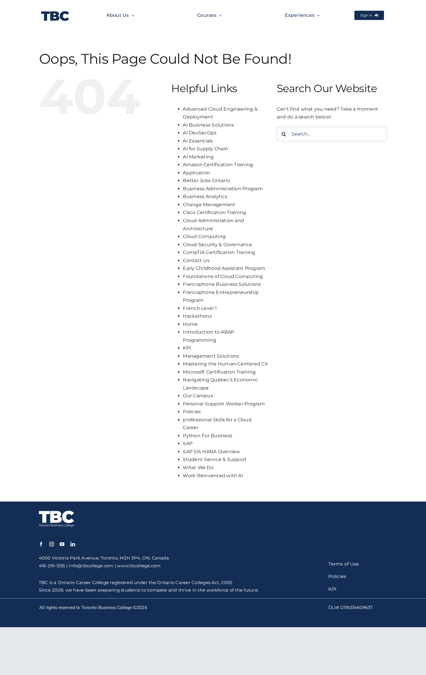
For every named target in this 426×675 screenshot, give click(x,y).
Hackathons (197, 316)
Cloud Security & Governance (217, 244)
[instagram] (51, 544)
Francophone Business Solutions (222, 284)
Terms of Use (343, 564)
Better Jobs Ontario (206, 180)
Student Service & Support (215, 459)
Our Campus (198, 395)
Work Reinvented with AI (213, 475)
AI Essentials (198, 141)
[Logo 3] (55, 10)
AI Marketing (198, 157)
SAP (187, 443)
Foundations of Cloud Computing (223, 276)
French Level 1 (199, 308)
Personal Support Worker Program (224, 404)
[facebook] (41, 544)
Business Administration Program (223, 188)
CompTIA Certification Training (219, 252)
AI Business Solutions (208, 125)
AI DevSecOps (199, 133)
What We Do (198, 467)
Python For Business (207, 435)
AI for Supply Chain (205, 148)
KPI (187, 348)
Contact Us (196, 260)
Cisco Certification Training (214, 212)
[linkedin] (72, 544)
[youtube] (62, 544)
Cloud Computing (204, 236)
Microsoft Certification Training (219, 372)
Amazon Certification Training (218, 164)
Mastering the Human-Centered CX (225, 364)
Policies (192, 411)
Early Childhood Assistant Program (224, 268)
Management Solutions (211, 356)
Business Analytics (205, 196)
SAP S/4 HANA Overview (211, 451)
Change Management (209, 204)
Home (190, 324)
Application (196, 172)
